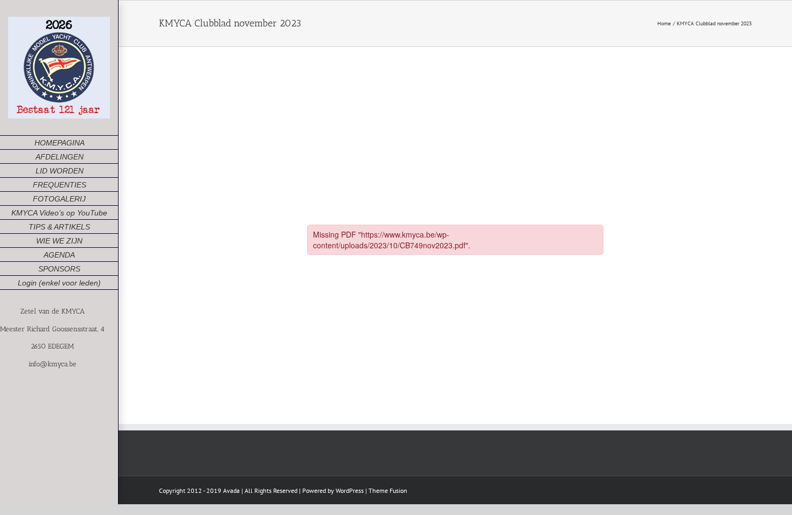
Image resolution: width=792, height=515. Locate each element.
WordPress (350, 490)
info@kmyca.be (53, 364)
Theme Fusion (388, 490)
